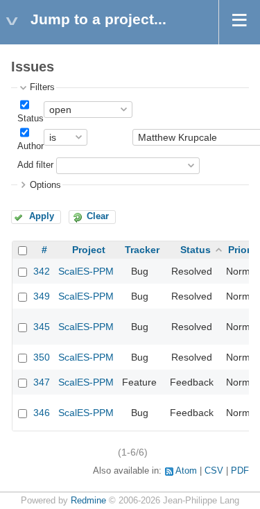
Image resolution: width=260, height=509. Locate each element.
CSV (214, 471)
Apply (41, 216)
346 (41, 412)
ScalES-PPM (86, 271)
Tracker (142, 249)
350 (41, 357)
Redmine (88, 501)
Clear (98, 216)
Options (45, 185)
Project (88, 249)
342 (41, 271)
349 (41, 296)
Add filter (35, 165)
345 (41, 326)
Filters (42, 87)
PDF (240, 471)
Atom (186, 471)
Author (30, 146)
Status (30, 118)
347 (41, 382)
